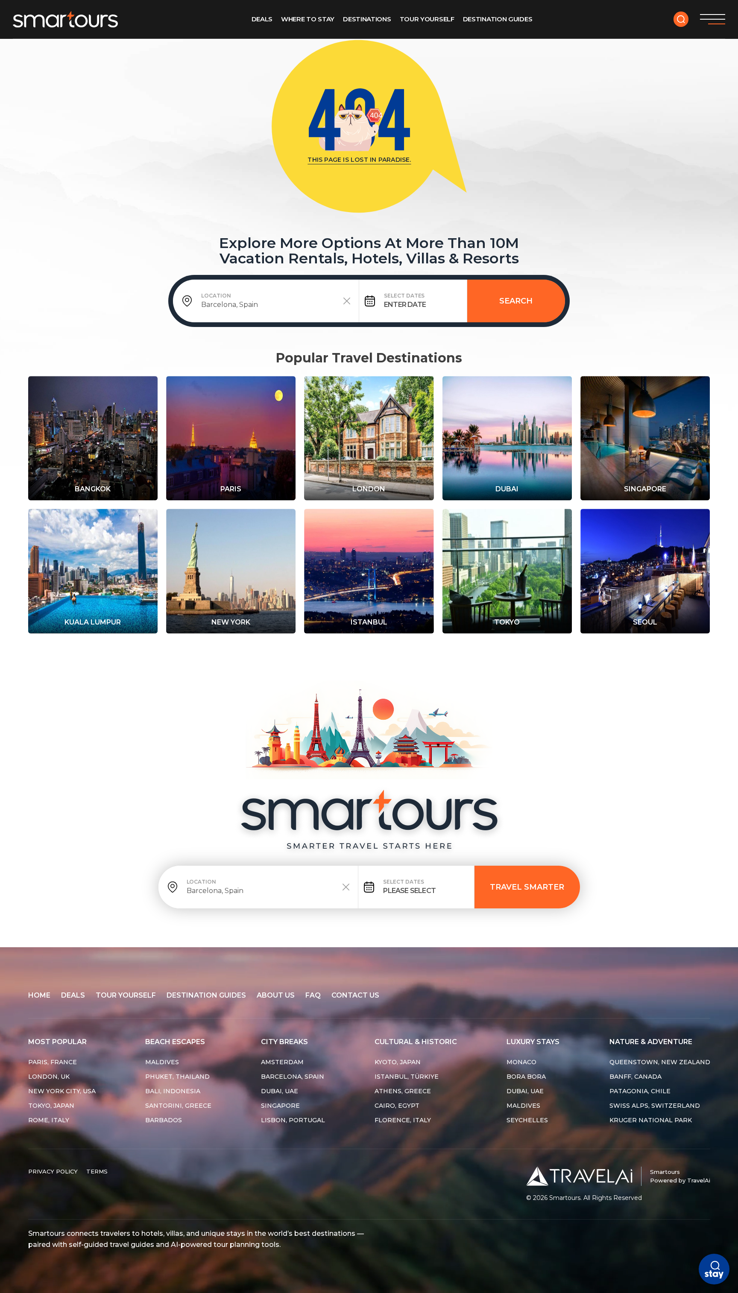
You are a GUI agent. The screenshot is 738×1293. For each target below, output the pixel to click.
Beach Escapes (175, 1042)
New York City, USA (62, 1091)
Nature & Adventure (650, 1042)
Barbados (163, 1120)
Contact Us (355, 995)
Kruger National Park (650, 1120)
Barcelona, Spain (292, 1076)
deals (73, 995)
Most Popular (57, 1042)
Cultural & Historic (416, 1042)
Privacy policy (53, 1171)
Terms (97, 1171)
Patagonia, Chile (640, 1091)
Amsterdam (282, 1062)
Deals (262, 19)
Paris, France (52, 1062)
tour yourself (126, 995)
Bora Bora (526, 1076)
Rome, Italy (48, 1120)
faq (313, 995)
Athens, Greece (403, 1091)
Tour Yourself (427, 19)
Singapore (280, 1105)
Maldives (162, 1062)
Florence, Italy (403, 1120)
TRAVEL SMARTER (527, 887)
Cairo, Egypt (397, 1105)
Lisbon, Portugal (293, 1120)
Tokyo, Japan (51, 1105)
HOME (39, 995)
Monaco (521, 1062)
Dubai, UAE (279, 1091)
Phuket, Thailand (177, 1076)
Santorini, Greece (178, 1105)
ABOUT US (276, 995)
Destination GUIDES (498, 19)
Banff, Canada (635, 1076)
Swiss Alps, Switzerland (654, 1105)
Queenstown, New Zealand (659, 1062)
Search (516, 301)
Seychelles (527, 1120)
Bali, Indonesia (172, 1091)
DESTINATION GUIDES (206, 995)
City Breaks (284, 1042)
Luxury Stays (533, 1042)
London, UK (49, 1076)
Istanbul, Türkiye (407, 1076)
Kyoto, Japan (398, 1062)
